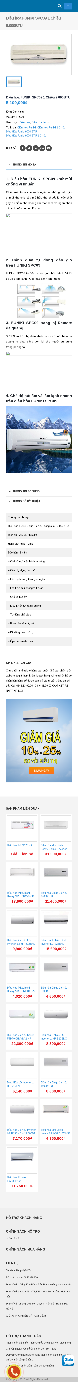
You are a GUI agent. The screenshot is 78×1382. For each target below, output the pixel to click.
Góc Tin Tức (15, 1238)
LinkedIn (36, 148)
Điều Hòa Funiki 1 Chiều (51, 127)
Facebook (23, 148)
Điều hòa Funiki (41, 122)
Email (49, 148)
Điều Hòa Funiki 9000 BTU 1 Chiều (26, 135)
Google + (42, 148)
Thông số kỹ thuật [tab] (26, 501)
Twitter (29, 148)
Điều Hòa (24, 122)
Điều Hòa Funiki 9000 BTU (21, 131)
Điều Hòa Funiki (26, 127)
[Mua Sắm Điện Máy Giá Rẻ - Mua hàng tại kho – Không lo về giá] (17, 6)
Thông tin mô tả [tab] (24, 164)
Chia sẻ (11, 148)
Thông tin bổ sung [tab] (26, 491)
